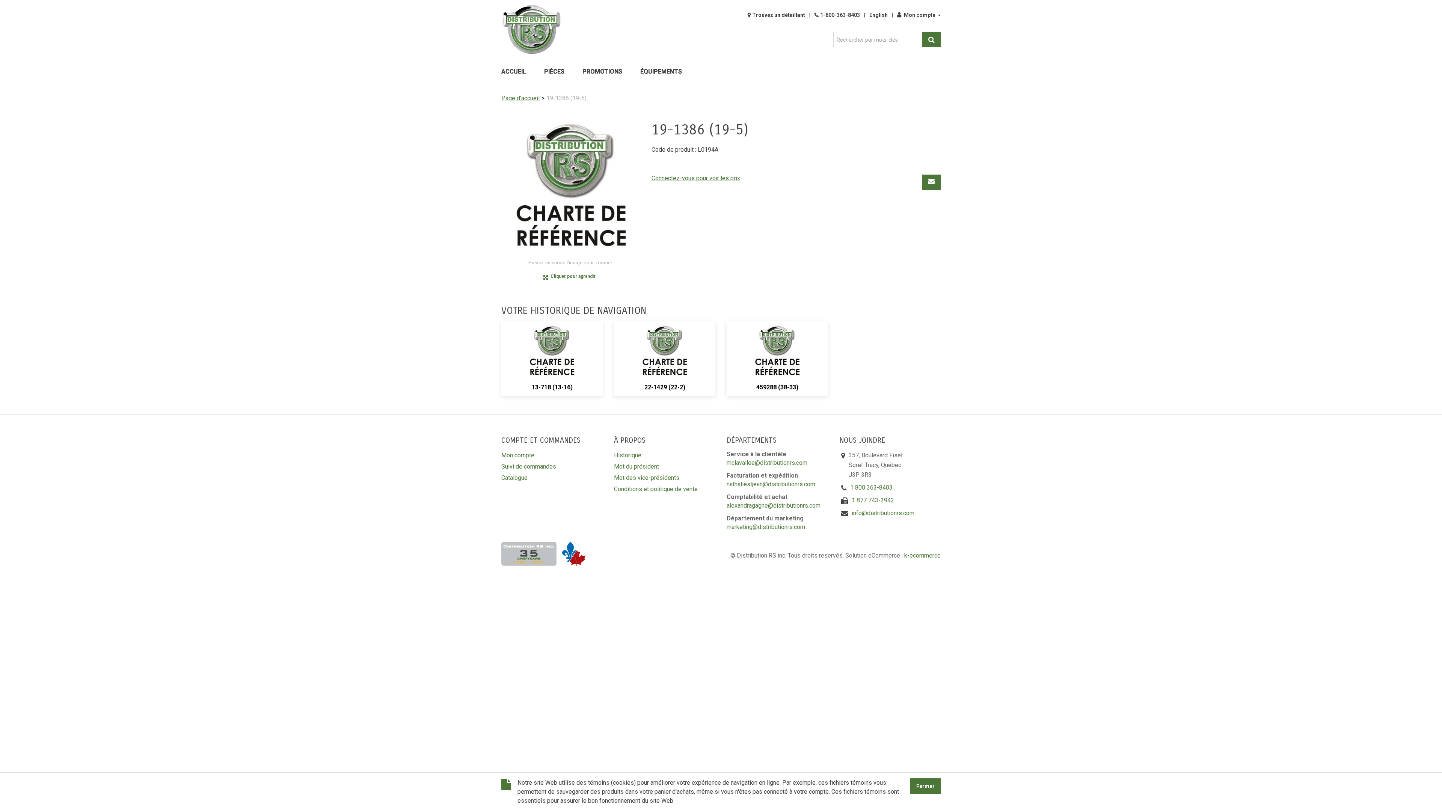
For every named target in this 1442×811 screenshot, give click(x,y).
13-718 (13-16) (552, 387)
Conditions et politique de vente (656, 489)
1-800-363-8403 (840, 15)
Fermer (925, 786)
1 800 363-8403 (871, 487)
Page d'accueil (520, 98)
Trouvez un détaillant (778, 15)
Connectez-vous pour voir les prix (696, 178)
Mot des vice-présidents (646, 477)
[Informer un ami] (931, 182)
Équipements (661, 71)
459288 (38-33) (777, 387)
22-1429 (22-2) (664, 387)
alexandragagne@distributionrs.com (774, 505)
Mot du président (636, 466)
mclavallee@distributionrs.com (767, 462)
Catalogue (514, 477)
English (878, 15)
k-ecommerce (922, 555)
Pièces (554, 71)
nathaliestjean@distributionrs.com (771, 484)
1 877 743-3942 (873, 500)
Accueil (513, 71)
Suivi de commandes (528, 466)
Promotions (602, 71)
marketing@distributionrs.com (766, 527)
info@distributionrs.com (883, 513)
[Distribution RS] (531, 29)
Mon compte (920, 15)
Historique (627, 455)
